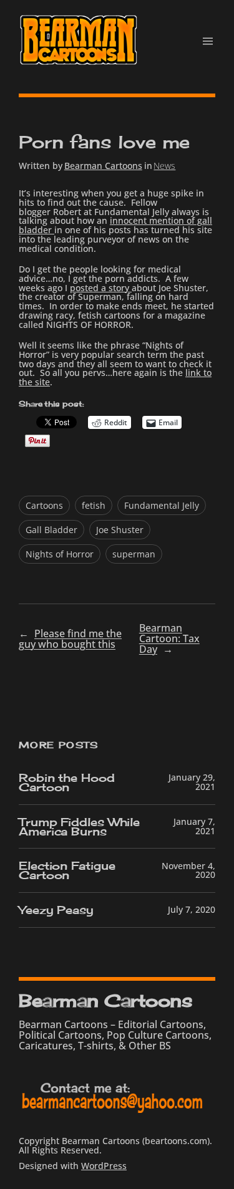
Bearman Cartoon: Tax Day (169, 638)
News (164, 165)
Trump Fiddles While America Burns (79, 826)
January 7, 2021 (194, 826)
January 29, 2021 (191, 781)
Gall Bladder (51, 530)
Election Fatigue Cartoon (67, 870)
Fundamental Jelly (161, 505)
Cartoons (44, 505)
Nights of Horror (60, 554)
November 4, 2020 (188, 870)
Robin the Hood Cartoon (67, 782)
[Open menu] (207, 41)
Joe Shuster (120, 530)
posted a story (101, 288)
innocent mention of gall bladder (115, 225)
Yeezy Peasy (56, 910)
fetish (93, 505)
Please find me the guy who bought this (70, 639)
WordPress (104, 1166)
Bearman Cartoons (103, 165)
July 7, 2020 (191, 909)
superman (133, 554)
